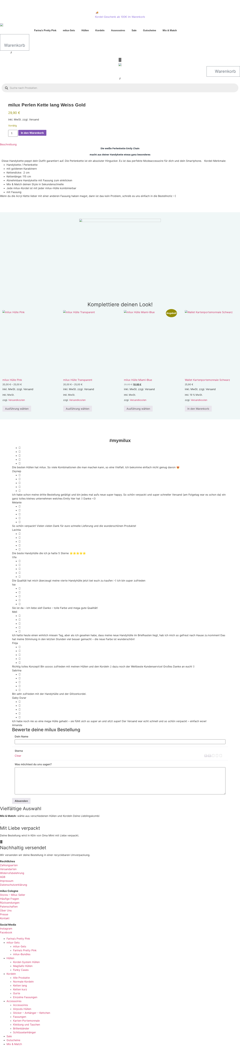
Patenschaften (9, 906)
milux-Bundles (21, 954)
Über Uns (6, 910)
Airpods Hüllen (22, 1009)
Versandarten (8, 869)
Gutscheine (149, 30)
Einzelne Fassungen (25, 997)
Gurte (16, 993)
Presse (4, 914)
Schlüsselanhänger (24, 1032)
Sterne (19, 750)
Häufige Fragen (9, 898)
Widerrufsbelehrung (12, 873)
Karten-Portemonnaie (26, 1020)
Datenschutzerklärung (13, 884)
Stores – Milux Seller (12, 894)
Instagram (6, 928)
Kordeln (99, 30)
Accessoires (118, 30)
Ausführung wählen (17, 408)
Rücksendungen (9, 902)
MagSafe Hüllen (22, 966)
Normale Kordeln (23, 981)
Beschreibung (8, 144)
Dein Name (21, 736)
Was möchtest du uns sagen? (33, 764)
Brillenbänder (21, 1028)
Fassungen (19, 1016)
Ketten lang (20, 985)
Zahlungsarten (9, 865)
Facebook (6, 932)
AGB (2, 877)
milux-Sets (69, 30)
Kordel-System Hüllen (26, 962)
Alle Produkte (21, 977)
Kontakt (4, 918)
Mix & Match (170, 30)
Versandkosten (16, 400)
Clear (18, 755)
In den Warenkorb (32, 132)
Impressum (6, 880)
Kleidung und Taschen (26, 1024)
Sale (134, 30)
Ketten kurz (20, 989)
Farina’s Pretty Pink (45, 30)
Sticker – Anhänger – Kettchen (31, 1012)
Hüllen (85, 30)
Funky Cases (21, 969)
